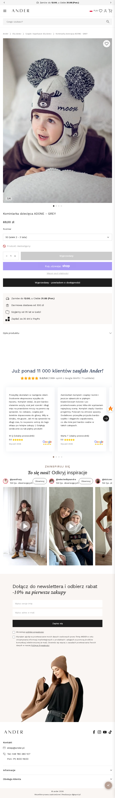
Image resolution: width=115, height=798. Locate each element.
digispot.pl (76, 794)
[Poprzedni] (5, 2)
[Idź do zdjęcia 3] (58, 206)
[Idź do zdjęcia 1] (53, 206)
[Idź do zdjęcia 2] (56, 206)
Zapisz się (57, 623)
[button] (91, 11)
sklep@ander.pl (16, 747)
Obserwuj (39, 481)
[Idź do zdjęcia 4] (61, 206)
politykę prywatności (35, 632)
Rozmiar (7, 229)
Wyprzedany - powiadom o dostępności (57, 282)
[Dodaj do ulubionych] (106, 43)
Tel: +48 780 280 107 (18, 753)
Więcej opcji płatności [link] (57, 273)
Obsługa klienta (12, 779)
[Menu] (5, 11)
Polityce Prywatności (40, 645)
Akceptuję (30, 632)
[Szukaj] (108, 21)
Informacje (9, 770)
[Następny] (110, 2)
